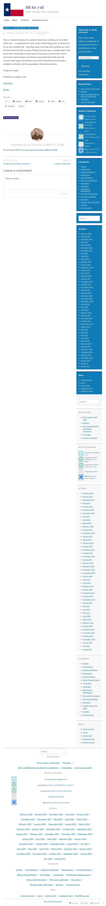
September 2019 (87, 324)
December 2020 (86, 296)
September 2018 (87, 358)
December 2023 (86, 248)
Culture (83, 166)
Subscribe (85, 66)
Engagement (85, 175)
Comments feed (86, 388)
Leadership (85, 186)
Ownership (85, 99)
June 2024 (84, 242)
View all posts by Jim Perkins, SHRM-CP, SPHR (39, 150)
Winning (84, 91)
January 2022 (86, 279)
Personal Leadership (88, 197)
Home (6, 20)
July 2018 (84, 363)
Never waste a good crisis (90, 89)
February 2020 (86, 313)
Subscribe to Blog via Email (88, 31)
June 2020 (84, 307)
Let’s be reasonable (88, 102)
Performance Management (86, 190)
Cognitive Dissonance (62, 162)
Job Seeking (85, 183)
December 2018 (86, 349)
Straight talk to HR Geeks (90, 202)
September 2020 (87, 301)
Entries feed (85, 385)
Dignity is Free (90, 119)
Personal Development (89, 194)
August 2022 (85, 270)
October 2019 (86, 321)
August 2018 (85, 360)
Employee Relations (88, 172)
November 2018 (87, 352)
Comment (64, 193)
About (14, 20)
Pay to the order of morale (59, 802)
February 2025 (86, 234)
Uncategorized (11, 118)
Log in (83, 383)
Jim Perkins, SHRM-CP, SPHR (28, 28)
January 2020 (86, 315)
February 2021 (86, 293)
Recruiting (85, 199)
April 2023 (85, 256)
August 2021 (85, 290)
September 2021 (87, 287)
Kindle (6, 89)
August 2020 (85, 304)
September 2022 (87, 267)
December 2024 (86, 239)
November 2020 (87, 298)
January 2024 (86, 245)
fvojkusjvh (88, 143)
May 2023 (84, 253)
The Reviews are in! (40, 20)
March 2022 (85, 273)
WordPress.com (86, 391)
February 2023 (86, 262)
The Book (25, 20)
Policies (87, 146)
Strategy (84, 205)
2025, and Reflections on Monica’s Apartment (90, 95)
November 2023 (87, 250)
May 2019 (84, 335)
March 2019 (85, 341)
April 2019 (85, 338)
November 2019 (87, 318)
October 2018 (86, 355)
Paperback (7, 83)
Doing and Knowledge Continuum (16, 162)
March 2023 (85, 259)
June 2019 (84, 332)
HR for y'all (35, 7)
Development (86, 169)
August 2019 (85, 327)
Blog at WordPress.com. (53, 901)
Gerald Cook (89, 116)
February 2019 (86, 344)
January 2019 (86, 346)
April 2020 (85, 310)
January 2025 (86, 236)
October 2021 (86, 284)
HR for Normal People (89, 180)
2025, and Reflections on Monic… (90, 128)
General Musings (87, 178)
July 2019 (84, 329)
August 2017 (85, 366)
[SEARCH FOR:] (89, 218)
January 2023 (86, 265)
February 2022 (86, 276)
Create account (86, 380)
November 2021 (87, 281)
